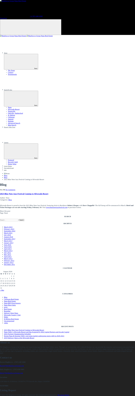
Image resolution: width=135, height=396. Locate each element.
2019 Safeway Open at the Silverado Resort (19, 338)
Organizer (3, 18)
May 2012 (7, 255)
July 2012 (7, 253)
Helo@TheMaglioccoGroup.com (11, 373)
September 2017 (9, 239)
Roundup (7, 311)
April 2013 (8, 249)
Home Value (12, 164)
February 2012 (9, 261)
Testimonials (12, 74)
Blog (10, 200)
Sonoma (11, 121)
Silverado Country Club (12, 315)
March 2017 (8, 241)
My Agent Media (63, 395)
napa (5, 170)
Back (35, 68)
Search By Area (8, 90)
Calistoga (11, 117)
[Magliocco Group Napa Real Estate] (13, 1)
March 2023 (8, 227)
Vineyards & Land (9, 168)
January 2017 (8, 243)
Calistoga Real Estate (11, 299)
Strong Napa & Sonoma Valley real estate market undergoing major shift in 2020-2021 (34, 336)
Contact (10, 72)
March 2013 (8, 251)
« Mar (2, 290)
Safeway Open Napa (11, 313)
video (6, 323)
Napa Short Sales (10, 305)
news (6, 307)
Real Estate (8, 309)
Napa (10, 107)
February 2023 (9, 229)
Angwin (10, 119)
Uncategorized (9, 321)
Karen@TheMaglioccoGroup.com (12, 366)
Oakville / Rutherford (15, 113)
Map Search (12, 125)
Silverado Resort (14, 109)
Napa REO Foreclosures (12, 303)
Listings (6, 142)
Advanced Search (14, 123)
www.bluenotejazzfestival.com (56, 207)
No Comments (10, 190)
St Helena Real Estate (11, 319)
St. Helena (11, 115)
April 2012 (8, 257)
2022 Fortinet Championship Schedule (17, 334)
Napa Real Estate (10, 301)
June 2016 (7, 245)
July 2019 (7, 235)
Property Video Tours (9, 127)
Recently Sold (13, 162)
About (5, 53)
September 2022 (9, 231)
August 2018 (8, 237)
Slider (6, 317)
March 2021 (8, 233)
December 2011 (9, 264)
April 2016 (8, 247)
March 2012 (8, 259)
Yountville (11, 111)
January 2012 (8, 263)
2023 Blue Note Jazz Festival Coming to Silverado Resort (24, 194)
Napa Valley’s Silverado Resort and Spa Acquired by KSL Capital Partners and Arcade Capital (36, 332)
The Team (11, 70)
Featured (11, 160)
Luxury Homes (8, 166)
